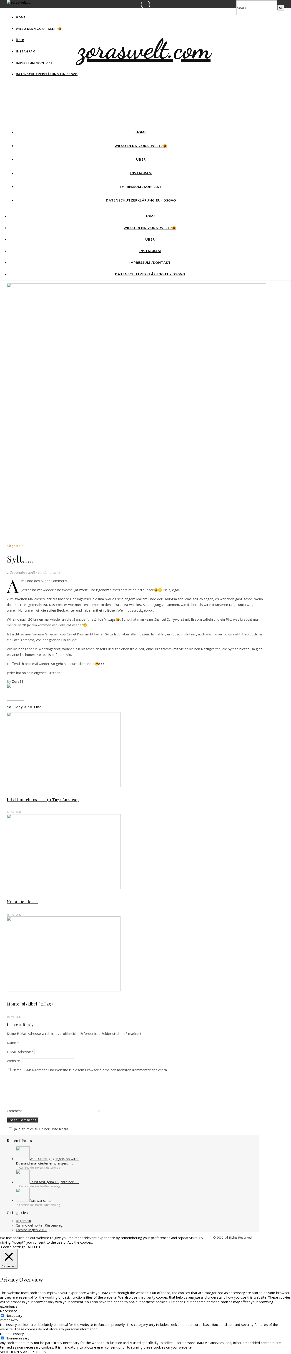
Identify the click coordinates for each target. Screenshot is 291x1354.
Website (13, 1060)
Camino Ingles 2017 (31, 1229)
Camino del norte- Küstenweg (39, 1225)
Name (13, 1042)
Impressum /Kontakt (34, 63)
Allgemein (15, 546)
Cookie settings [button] (13, 1246)
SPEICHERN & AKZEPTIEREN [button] (23, 1351)
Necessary (13, 1315)
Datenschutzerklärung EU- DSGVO (47, 74)
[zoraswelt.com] (20, 2)
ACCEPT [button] (34, 1246)
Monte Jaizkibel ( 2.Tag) (30, 1004)
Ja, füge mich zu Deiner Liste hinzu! (41, 1129)
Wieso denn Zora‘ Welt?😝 (39, 29)
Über (20, 40)
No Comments (49, 572)
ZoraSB (18, 681)
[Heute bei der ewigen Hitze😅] (15, 699)
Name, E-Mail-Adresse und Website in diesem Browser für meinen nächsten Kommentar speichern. (90, 1070)
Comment (14, 1110)
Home (20, 17)
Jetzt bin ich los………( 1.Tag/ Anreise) (43, 799)
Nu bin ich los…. (22, 901)
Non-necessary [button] (12, 1333)
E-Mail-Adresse (20, 1051)
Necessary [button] (8, 1311)
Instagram (25, 51)
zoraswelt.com (144, 49)
